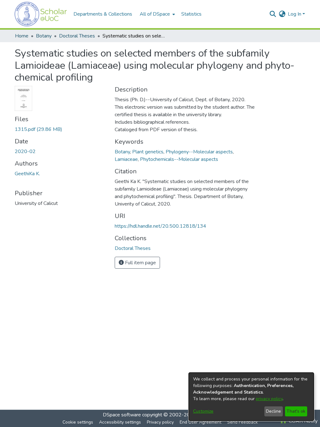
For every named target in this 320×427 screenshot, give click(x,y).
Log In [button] (295, 14)
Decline (273, 411)
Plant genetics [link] (147, 151)
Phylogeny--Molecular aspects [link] (199, 151)
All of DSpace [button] (155, 14)
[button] (41, 14)
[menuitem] (156, 14)
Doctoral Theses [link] (77, 35)
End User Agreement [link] (200, 422)
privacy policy (269, 399)
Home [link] (21, 35)
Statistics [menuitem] (191, 14)
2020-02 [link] (25, 151)
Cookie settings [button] (77, 422)
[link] (38, 129)
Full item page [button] (140, 262)
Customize (203, 411)
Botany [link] (44, 35)
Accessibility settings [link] (120, 422)
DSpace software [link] (122, 414)
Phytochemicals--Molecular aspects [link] (179, 159)
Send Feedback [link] (242, 422)
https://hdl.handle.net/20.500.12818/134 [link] (160, 226)
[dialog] (251, 397)
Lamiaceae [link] (126, 159)
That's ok (296, 411)
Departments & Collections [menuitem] (102, 14)
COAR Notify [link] (303, 421)
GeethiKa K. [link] (27, 173)
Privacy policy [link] (160, 422)
